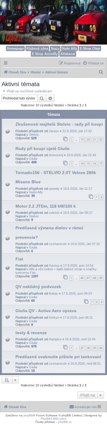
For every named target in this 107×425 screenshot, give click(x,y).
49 (100, 278)
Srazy (55, 48)
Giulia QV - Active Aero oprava (45, 310)
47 (88, 278)
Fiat (19, 259)
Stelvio (34, 134)
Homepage (15, 48)
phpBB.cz (65, 422)
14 (82, 163)
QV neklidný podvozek (38, 286)
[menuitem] (93, 63)
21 (94, 139)
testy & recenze (31, 332)
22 (100, 139)
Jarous (54, 131)
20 (88, 139)
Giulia (33, 158)
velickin (54, 212)
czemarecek (58, 244)
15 (88, 163)
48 (94, 278)
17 (100, 163)
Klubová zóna (37, 48)
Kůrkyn (54, 317)
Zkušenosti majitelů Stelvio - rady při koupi (59, 124)
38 (88, 348)
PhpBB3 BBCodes (53, 418)
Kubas (53, 293)
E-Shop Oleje (90, 48)
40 (100, 348)
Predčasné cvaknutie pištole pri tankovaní (58, 356)
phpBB (28, 415)
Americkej (56, 155)
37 (82, 348)
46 (82, 278)
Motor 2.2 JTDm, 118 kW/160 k (45, 206)
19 (82, 139)
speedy (54, 188)
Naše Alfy (69, 48)
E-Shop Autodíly (45, 54)
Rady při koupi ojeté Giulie (42, 148)
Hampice (55, 339)
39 (94, 348)
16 (94, 163)
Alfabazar (67, 54)
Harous (54, 265)
